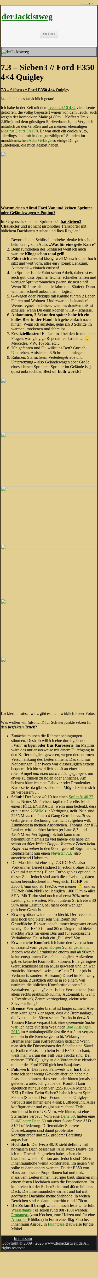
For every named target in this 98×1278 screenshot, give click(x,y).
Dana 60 (68, 1116)
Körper (55, 947)
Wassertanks (21, 1210)
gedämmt (81, 947)
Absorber (19, 1219)
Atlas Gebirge (39, 140)
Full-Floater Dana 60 (28, 1121)
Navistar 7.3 (61, 853)
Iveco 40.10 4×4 (62, 107)
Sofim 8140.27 (81, 797)
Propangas (19, 1215)
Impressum (23, 1238)
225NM (38, 811)
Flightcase (57, 1224)
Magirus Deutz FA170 (19, 131)
